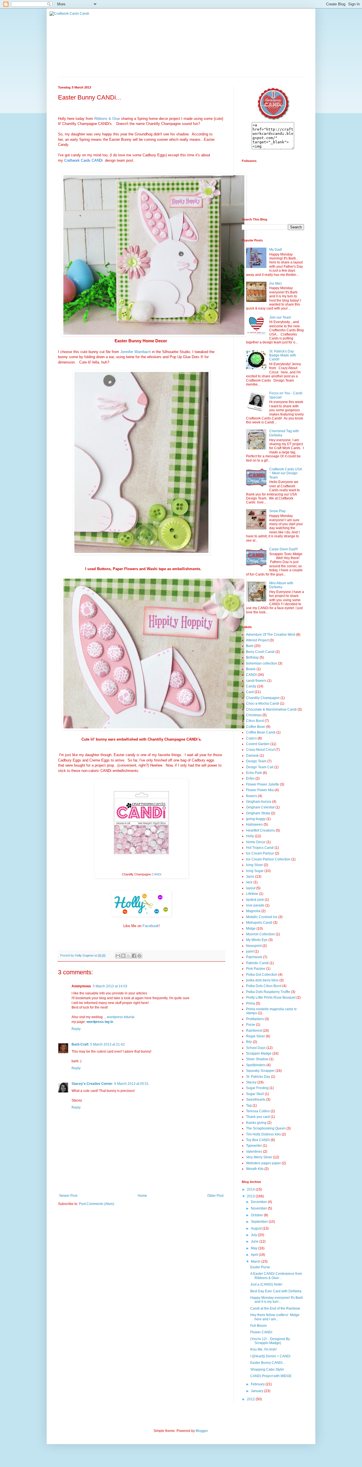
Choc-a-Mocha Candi (262, 704)
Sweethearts (255, 1100)
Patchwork (254, 957)
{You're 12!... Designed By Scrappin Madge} (270, 1341)
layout (250, 888)
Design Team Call (259, 767)
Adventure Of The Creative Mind (270, 635)
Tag (249, 1105)
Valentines (254, 1152)
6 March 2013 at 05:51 (131, 1084)
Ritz (249, 1042)
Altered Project (257, 640)
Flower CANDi (261, 1332)
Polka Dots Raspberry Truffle (268, 992)
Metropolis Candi (259, 923)
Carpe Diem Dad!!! (283, 549)
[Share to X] (129, 955)
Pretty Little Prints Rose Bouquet (271, 997)
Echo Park (254, 773)
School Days (256, 1048)
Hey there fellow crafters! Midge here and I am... (274, 1317)
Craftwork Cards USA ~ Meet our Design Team (285, 473)
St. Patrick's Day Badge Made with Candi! (282, 355)
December (259, 1202)
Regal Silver (255, 1036)
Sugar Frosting (257, 1088)
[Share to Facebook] (134, 955)
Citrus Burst (255, 721)
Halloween (254, 824)
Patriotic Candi (257, 963)
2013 (251, 1196)
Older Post (215, 1196)
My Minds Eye (257, 940)
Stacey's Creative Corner (92, 1084)
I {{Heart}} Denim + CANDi (270, 1356)
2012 (251, 1399)
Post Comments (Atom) (96, 1204)
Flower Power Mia (260, 790)
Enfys (250, 778)
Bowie (251, 669)
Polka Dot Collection (261, 975)
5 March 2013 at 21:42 (107, 1044)
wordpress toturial (120, 1017)
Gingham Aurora (258, 802)
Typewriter (254, 1146)
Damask (252, 756)
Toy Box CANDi (258, 1140)
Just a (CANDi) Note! (266, 1284)
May (254, 1248)
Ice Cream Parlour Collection (268, 859)
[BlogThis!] (123, 955)
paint (250, 951)
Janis (250, 877)
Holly (250, 836)
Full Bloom (258, 1326)
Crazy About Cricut (260, 750)
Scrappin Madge (259, 1053)
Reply (76, 1029)
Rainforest (254, 1031)
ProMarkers (255, 1019)
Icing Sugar (255, 871)
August (256, 1228)
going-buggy (256, 819)
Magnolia (253, 911)
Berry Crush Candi (260, 652)
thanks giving (256, 1123)
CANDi (251, 675)
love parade (255, 905)
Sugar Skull (255, 1094)
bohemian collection (261, 663)
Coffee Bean (255, 727)
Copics (251, 738)
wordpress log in (100, 1022)
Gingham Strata (258, 813)
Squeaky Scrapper (260, 1071)
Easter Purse (260, 1267)
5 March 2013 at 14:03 (110, 986)
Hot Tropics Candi (260, 848)
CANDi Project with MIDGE (271, 1376)
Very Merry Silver (259, 1157)
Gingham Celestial (260, 807)
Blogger (202, 1431)
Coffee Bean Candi (260, 732)
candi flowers (256, 681)
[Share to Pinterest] (139, 955)
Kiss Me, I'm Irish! (263, 1349)
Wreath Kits (255, 1169)
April (255, 1255)
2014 (251, 1189)
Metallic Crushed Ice (261, 917)
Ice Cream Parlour (260, 853)
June (255, 1241)
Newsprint (254, 946)
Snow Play (277, 511)
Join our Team (280, 317)
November (259, 1208)
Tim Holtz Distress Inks (263, 1134)
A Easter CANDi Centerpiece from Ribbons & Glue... (276, 1276)
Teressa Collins (258, 1111)
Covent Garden (258, 744)
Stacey (251, 1082)
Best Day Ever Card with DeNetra (275, 1291)
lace (249, 882)
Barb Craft (80, 1044)
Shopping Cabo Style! (267, 1369)
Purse (250, 1025)
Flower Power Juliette (262, 784)
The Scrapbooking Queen (266, 1128)
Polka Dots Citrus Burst (263, 986)
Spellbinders (256, 1065)
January (257, 1391)
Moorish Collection (260, 934)
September (260, 1222)
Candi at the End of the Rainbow (275, 1308)
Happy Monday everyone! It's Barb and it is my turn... (276, 1300)
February (258, 1384)
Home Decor (256, 842)
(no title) (275, 283)
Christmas (254, 715)
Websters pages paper (263, 1163)
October (257, 1215)
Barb (249, 646)
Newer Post (68, 1196)
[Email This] (118, 955)
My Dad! (275, 250)
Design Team (256, 761)
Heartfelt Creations (260, 830)
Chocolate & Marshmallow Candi (271, 709)
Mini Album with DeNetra (281, 585)
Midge (251, 929)
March (256, 1261)
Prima (250, 1003)
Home (142, 1196)
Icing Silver (254, 865)
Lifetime (252, 894)
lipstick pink (255, 900)
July (254, 1235)
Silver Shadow (257, 1059)
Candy (251, 686)
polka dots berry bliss (262, 980)
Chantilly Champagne (263, 698)
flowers (251, 796)
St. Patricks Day (258, 1077)
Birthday (252, 657)
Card (250, 692)
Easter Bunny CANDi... (267, 1363)
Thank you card (258, 1117)
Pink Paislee (255, 969)
